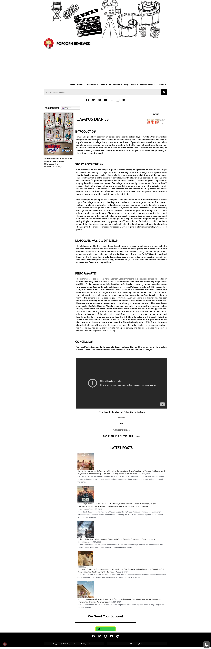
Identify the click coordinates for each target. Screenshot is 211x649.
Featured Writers (146, 84)
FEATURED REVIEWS (119, 430)
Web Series (91, 84)
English (68, 108)
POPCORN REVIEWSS (73, 43)
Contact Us (162, 84)
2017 (131, 436)
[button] (81, 84)
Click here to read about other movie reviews (121, 412)
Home (72, 84)
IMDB (121, 423)
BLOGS (128, 430)
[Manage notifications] (5, 644)
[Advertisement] (105, 66)
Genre (102, 84)
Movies (80, 84)
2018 (125, 436)
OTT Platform (114, 84)
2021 (105, 436)
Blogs (126, 84)
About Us (134, 84)
